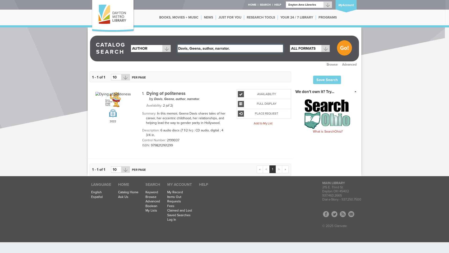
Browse (332, 65)
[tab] (327, 91)
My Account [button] (179, 184)
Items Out (174, 197)
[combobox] (151, 48)
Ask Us (123, 197)
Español (97, 197)
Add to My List (263, 123)
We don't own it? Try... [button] (314, 91)
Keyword (151, 192)
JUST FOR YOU (229, 17)
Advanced (349, 65)
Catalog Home (128, 192)
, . (177, 99)
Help (203, 184)
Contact (351, 214)
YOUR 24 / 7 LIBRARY (296, 17)
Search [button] (265, 4)
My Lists (151, 210)
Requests (174, 201)
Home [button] (252, 4)
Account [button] (346, 5)
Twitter (334, 214)
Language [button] (101, 184)
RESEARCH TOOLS (261, 17)
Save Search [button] (327, 80)
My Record (175, 192)
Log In (171, 220)
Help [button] (277, 4)
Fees (170, 206)
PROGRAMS (328, 17)
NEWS (208, 17)
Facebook (326, 214)
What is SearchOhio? (328, 132)
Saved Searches (179, 215)
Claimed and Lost (179, 210)
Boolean (151, 206)
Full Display (266, 104)
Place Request (266, 113)
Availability (266, 94)
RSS (343, 214)
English (96, 192)
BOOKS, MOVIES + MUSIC (179, 17)
